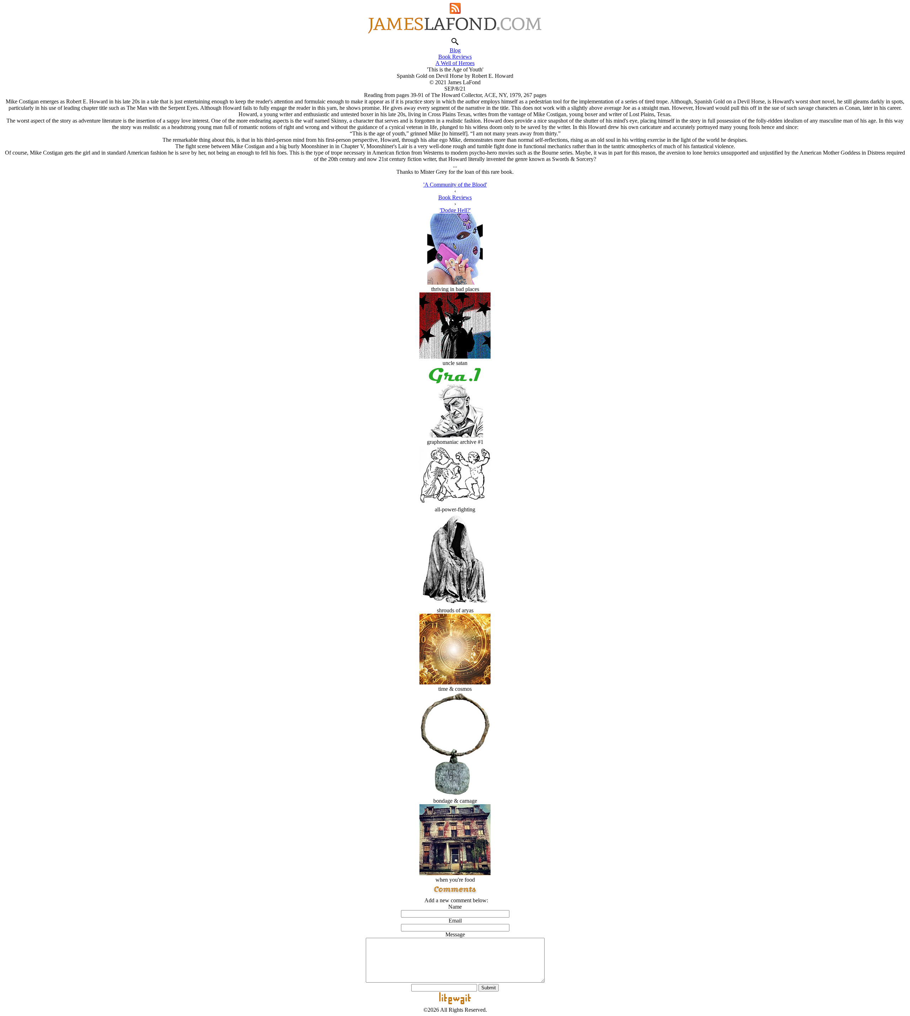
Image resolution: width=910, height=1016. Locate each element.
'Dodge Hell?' (455, 210)
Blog (455, 50)
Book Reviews (455, 57)
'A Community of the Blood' (455, 185)
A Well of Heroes (455, 63)
